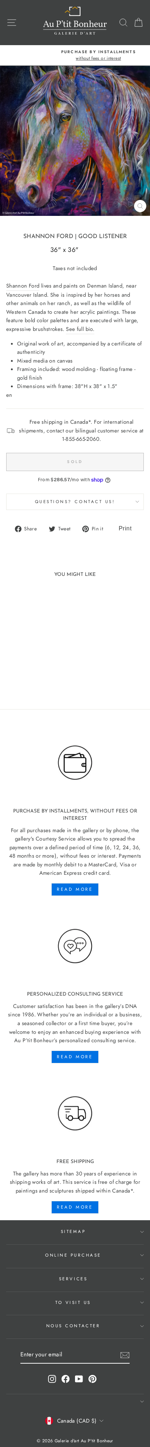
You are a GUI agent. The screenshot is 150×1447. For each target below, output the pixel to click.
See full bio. (80, 329)
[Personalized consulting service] (75, 946)
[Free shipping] (75, 1114)
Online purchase (73, 1255)
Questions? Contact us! (75, 501)
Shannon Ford (48, 237)
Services (73, 1279)
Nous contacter (73, 1326)
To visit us (73, 1302)
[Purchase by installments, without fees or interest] (75, 763)
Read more (75, 889)
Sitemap (73, 1231)
